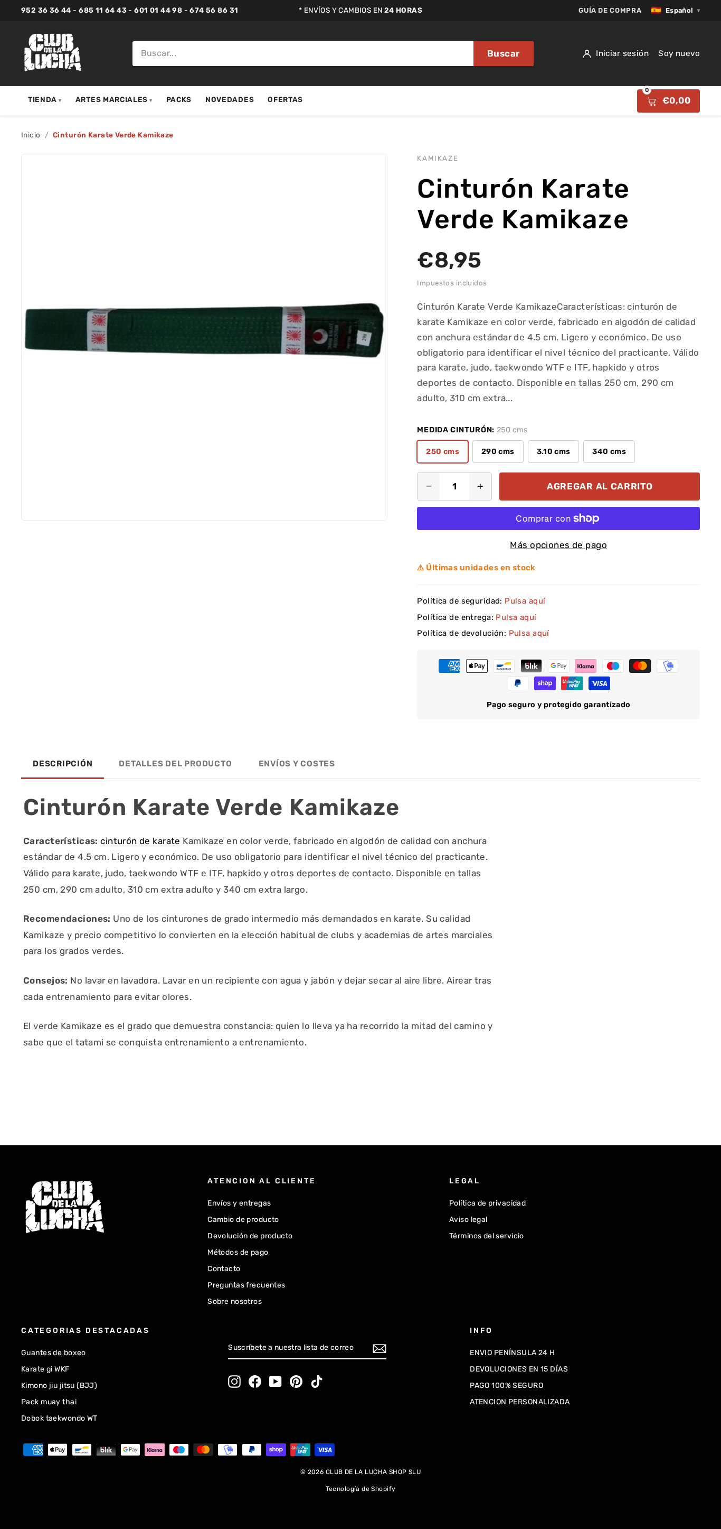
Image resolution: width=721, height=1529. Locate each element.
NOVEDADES (229, 99)
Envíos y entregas (239, 1203)
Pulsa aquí (525, 601)
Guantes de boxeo (53, 1352)
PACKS (179, 99)
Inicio (31, 135)
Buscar (503, 53)
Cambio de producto (243, 1219)
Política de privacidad (487, 1203)
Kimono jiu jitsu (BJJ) (59, 1385)
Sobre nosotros (234, 1301)
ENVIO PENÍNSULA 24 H (512, 1352)
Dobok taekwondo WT (59, 1418)
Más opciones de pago (558, 545)
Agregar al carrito (599, 486)
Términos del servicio (486, 1235)
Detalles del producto (175, 763)
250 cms (442, 451)
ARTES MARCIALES (114, 99)
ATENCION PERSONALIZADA (520, 1401)
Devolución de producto (249, 1235)
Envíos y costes (297, 763)
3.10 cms (554, 451)
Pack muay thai (49, 1401)
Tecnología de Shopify (361, 1489)
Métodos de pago (237, 1252)
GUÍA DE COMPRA (609, 10)
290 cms (498, 451)
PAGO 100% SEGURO (506, 1385)
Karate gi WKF (45, 1369)
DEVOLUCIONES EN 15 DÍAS (519, 1369)
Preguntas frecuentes (246, 1285)
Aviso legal (468, 1219)
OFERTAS (285, 99)
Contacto (223, 1268)
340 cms (609, 451)
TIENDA (45, 99)
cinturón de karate (140, 841)
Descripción (62, 763)
